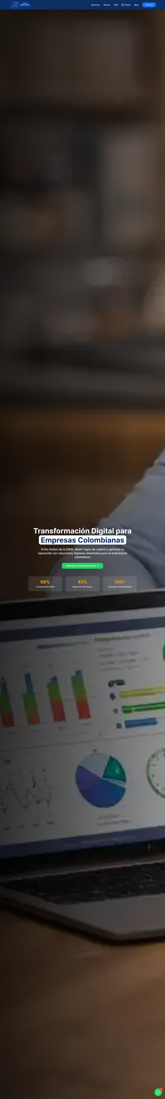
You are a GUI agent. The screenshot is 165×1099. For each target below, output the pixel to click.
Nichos (107, 5)
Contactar (149, 5)
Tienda (127, 5)
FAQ (116, 5)
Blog (136, 5)
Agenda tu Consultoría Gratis (81, 565)
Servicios (95, 5)
